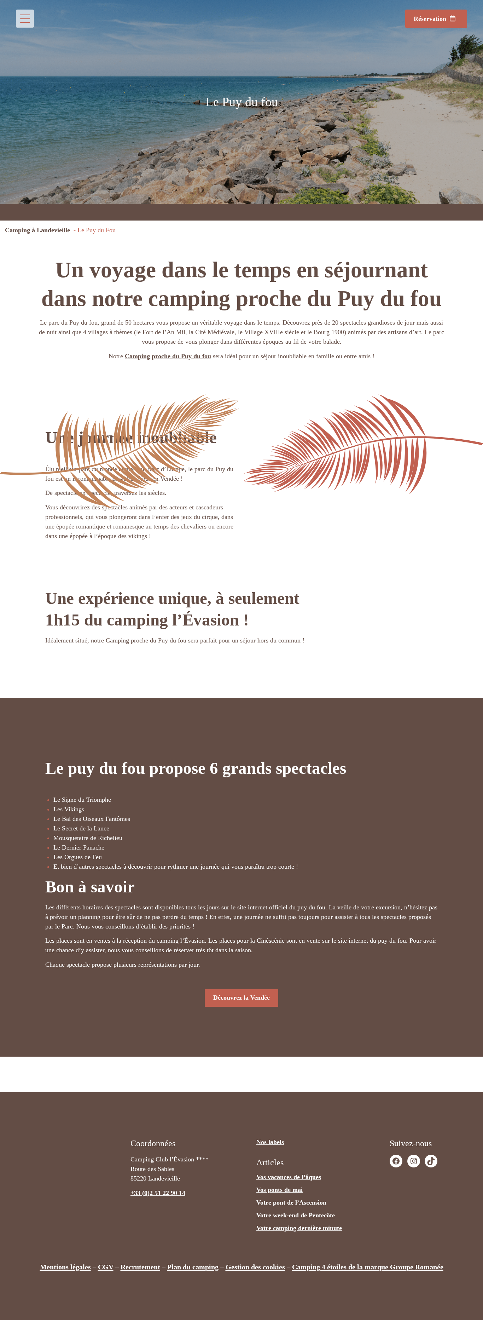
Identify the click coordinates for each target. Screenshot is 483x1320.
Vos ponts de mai (279, 1189)
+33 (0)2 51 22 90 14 (157, 1192)
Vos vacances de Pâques (288, 1177)
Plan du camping (193, 1267)
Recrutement (140, 1267)
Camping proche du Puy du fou (168, 356)
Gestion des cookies (255, 1267)
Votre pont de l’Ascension (291, 1202)
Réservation (430, 18)
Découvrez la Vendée (241, 997)
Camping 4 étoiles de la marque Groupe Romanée (367, 1267)
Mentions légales (65, 1267)
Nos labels (270, 1141)
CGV (106, 1267)
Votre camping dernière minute (299, 1228)
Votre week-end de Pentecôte (295, 1215)
